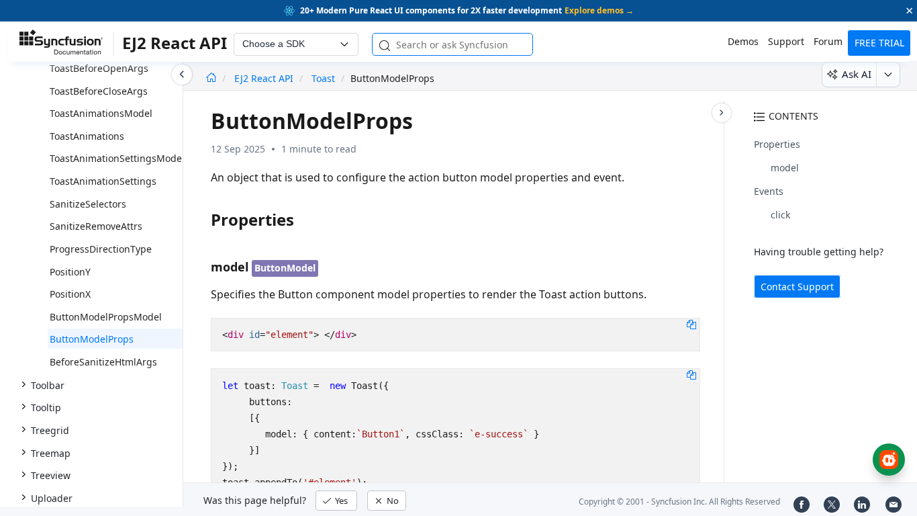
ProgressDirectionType (101, 249)
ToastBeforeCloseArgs (99, 91)
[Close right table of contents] (722, 113)
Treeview (50, 475)
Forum (828, 41)
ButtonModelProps (92, 339)
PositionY (70, 271)
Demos (743, 41)
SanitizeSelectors (88, 204)
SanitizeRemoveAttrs (96, 226)
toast (323, 78)
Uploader (52, 498)
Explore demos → (599, 10)
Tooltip (46, 407)
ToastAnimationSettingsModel (117, 158)
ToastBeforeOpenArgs (99, 68)
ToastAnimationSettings (103, 181)
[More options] (888, 74)
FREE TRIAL (879, 42)
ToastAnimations (87, 136)
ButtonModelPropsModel (106, 316)
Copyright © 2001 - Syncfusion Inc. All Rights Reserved (679, 501)
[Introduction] (211, 78)
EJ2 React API (265, 78)
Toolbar (47, 385)
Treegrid (50, 430)
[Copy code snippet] (691, 324)
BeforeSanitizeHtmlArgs (103, 361)
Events (768, 191)
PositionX (70, 294)
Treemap (50, 453)
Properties (777, 144)
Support (786, 41)
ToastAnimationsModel (101, 113)
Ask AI (856, 74)
